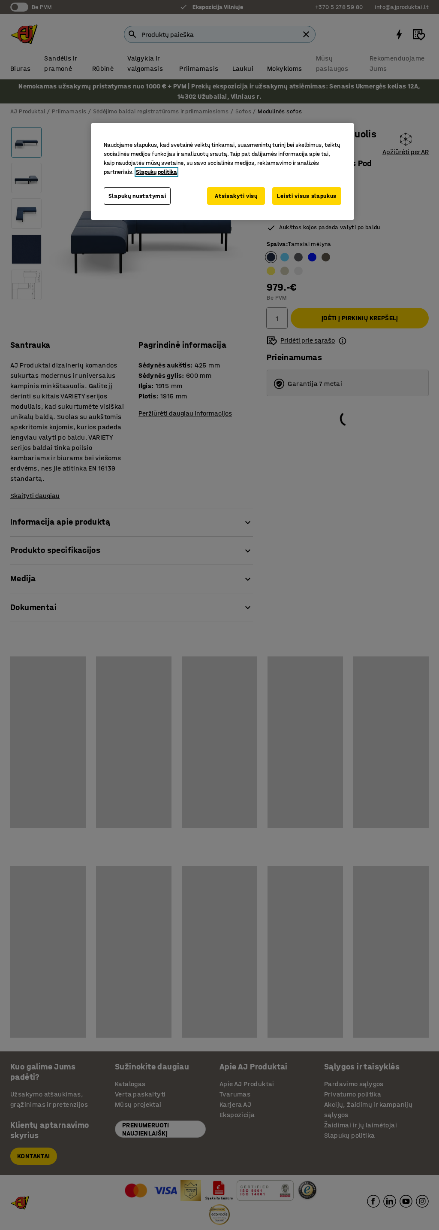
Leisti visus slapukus (307, 196)
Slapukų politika (156, 172)
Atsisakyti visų (236, 196)
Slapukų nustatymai (137, 196)
